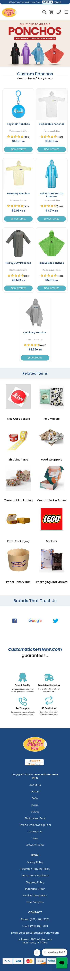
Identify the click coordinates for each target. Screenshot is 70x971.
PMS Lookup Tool (35, 818)
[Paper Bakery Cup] (18, 560)
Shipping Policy (35, 882)
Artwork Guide (35, 845)
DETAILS (57, 2)
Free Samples (35, 902)
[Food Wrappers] (52, 437)
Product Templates (35, 895)
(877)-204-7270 (39, 919)
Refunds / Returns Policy (35, 868)
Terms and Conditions (35, 875)
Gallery (35, 791)
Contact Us (35, 831)
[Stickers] (52, 519)
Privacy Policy (35, 862)
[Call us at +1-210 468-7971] (59, 12)
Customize (20, 149)
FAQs (35, 798)
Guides (35, 811)
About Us (35, 785)
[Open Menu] (66, 12)
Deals (35, 805)
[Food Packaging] (18, 519)
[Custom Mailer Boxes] (52, 478)
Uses (35, 838)
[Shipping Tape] (18, 437)
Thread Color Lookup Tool (35, 825)
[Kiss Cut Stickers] (18, 396)
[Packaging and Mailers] (52, 560)
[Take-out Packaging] (18, 478)
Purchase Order (35, 889)
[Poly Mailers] (52, 396)
